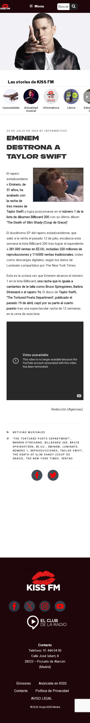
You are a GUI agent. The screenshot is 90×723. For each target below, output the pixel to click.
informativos (56, 130)
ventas (67, 458)
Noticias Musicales (29, 432)
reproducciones (44, 450)
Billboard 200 (56, 442)
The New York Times (42, 458)
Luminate (70, 446)
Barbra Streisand (27, 442)
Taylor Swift (71, 450)
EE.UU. (41, 446)
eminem (54, 446)
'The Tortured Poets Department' (42, 438)
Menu (39, 6)
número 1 (20, 450)
